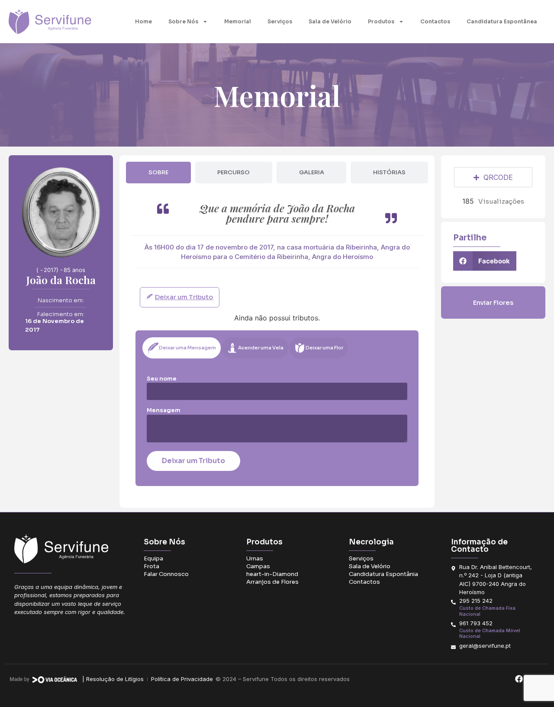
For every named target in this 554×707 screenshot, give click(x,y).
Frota (151, 566)
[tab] (158, 172)
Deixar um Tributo (193, 460)
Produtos (381, 21)
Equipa (153, 558)
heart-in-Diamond (272, 574)
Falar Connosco (166, 574)
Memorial (237, 21)
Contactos (435, 21)
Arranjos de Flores (272, 581)
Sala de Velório (330, 21)
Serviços (279, 21)
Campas (258, 566)
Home (143, 21)
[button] (485, 261)
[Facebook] (518, 679)
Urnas (254, 558)
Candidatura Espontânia (383, 574)
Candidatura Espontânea (502, 21)
